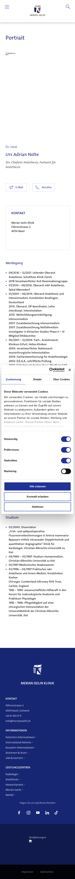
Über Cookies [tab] (61, 379)
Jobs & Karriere (14, 758)
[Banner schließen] (70, 370)
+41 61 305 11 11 (13, 716)
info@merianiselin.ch (18, 721)
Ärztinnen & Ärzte (16, 753)
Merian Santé (13, 790)
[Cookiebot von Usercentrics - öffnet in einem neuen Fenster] (49, 370)
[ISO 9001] (37, 841)
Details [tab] (37, 379)
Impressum (28, 871)
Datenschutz (46, 871)
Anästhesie (12, 779)
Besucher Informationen (20, 747)
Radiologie (12, 774)
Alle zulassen (37, 486)
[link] (19, 813)
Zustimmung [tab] (13, 379)
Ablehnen (37, 506)
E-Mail (19, 187)
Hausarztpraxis (14, 784)
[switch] (66, 450)
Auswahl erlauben (37, 496)
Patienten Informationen (20, 737)
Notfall (9, 795)
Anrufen (47, 187)
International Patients (18, 742)
